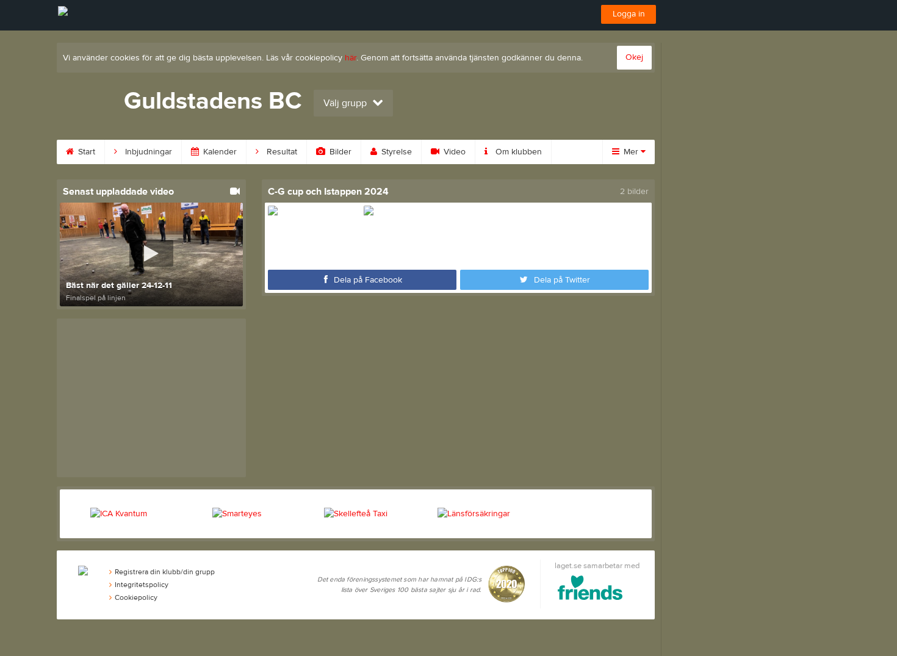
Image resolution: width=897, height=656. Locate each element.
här (350, 57)
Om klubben (517, 151)
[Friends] (590, 589)
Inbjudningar (147, 151)
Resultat (280, 151)
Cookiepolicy (136, 597)
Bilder (339, 151)
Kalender (219, 151)
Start (85, 151)
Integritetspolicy (141, 584)
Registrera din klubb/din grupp (165, 572)
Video (453, 151)
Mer (631, 151)
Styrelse (395, 151)
